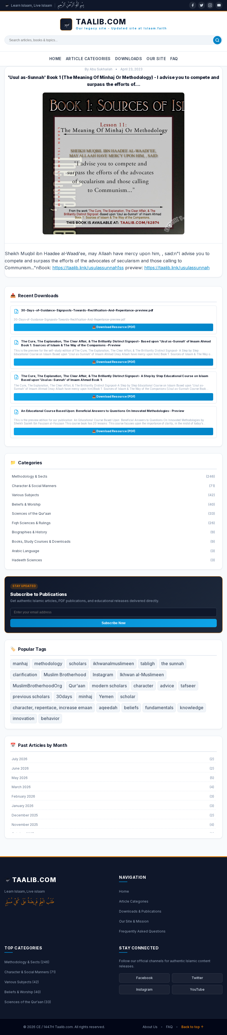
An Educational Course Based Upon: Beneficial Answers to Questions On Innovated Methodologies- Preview (102, 411)
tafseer (188, 685)
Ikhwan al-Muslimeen (142, 674)
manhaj (20, 663)
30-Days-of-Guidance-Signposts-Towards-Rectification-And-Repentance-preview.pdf (87, 310)
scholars (77, 663)
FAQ (174, 58)
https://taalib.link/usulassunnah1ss (88, 267)
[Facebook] (192, 5)
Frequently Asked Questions (142, 931)
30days (64, 696)
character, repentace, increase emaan (52, 707)
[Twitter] (201, 5)
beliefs (131, 707)
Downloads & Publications (140, 911)
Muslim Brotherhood (65, 674)
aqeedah (108, 707)
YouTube (197, 989)
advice (167, 685)
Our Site (156, 58)
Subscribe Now (113, 623)
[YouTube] (219, 5)
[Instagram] (210, 5)
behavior (50, 718)
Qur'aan (77, 685)
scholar (127, 696)
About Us (150, 1027)
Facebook (144, 978)
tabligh (148, 663)
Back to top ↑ (192, 1027)
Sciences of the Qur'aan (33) (27, 1002)
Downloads (128, 58)
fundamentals (159, 707)
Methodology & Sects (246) (26, 962)
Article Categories (88, 58)
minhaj (85, 696)
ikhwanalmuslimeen (113, 663)
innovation (23, 718)
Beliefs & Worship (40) (22, 992)
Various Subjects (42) (21, 982)
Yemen (106, 696)
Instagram (103, 674)
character (143, 685)
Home (55, 58)
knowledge (191, 707)
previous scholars (31, 696)
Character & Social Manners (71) (30, 972)
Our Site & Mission (134, 921)
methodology (48, 663)
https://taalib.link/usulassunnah (177, 267)
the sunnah (172, 663)
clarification (25, 674)
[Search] (217, 40)
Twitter (197, 978)
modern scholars (109, 685)
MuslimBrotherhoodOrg (37, 685)
